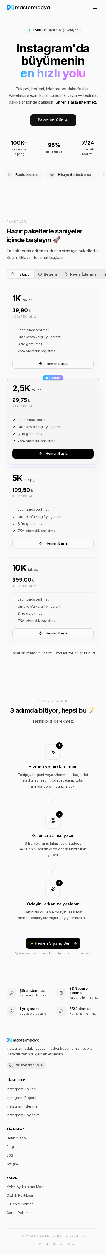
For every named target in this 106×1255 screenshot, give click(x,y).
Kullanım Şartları (20, 1204)
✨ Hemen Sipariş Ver (49, 943)
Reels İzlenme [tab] (83, 274)
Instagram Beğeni (21, 1097)
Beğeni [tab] (50, 274)
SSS (10, 1155)
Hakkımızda (16, 1138)
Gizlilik (44, 1244)
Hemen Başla (57, 363)
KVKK (31, 1244)
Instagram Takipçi (22, 1089)
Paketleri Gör (50, 120)
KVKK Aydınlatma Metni (26, 1186)
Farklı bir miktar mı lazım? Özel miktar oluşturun (51, 653)
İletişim (12, 1164)
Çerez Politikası (19, 1212)
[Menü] (95, 7)
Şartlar (57, 1244)
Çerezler (73, 1244)
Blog (10, 1146)
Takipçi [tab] (24, 274)
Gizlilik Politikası (20, 1195)
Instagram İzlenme (22, 1106)
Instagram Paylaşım (23, 1115)
